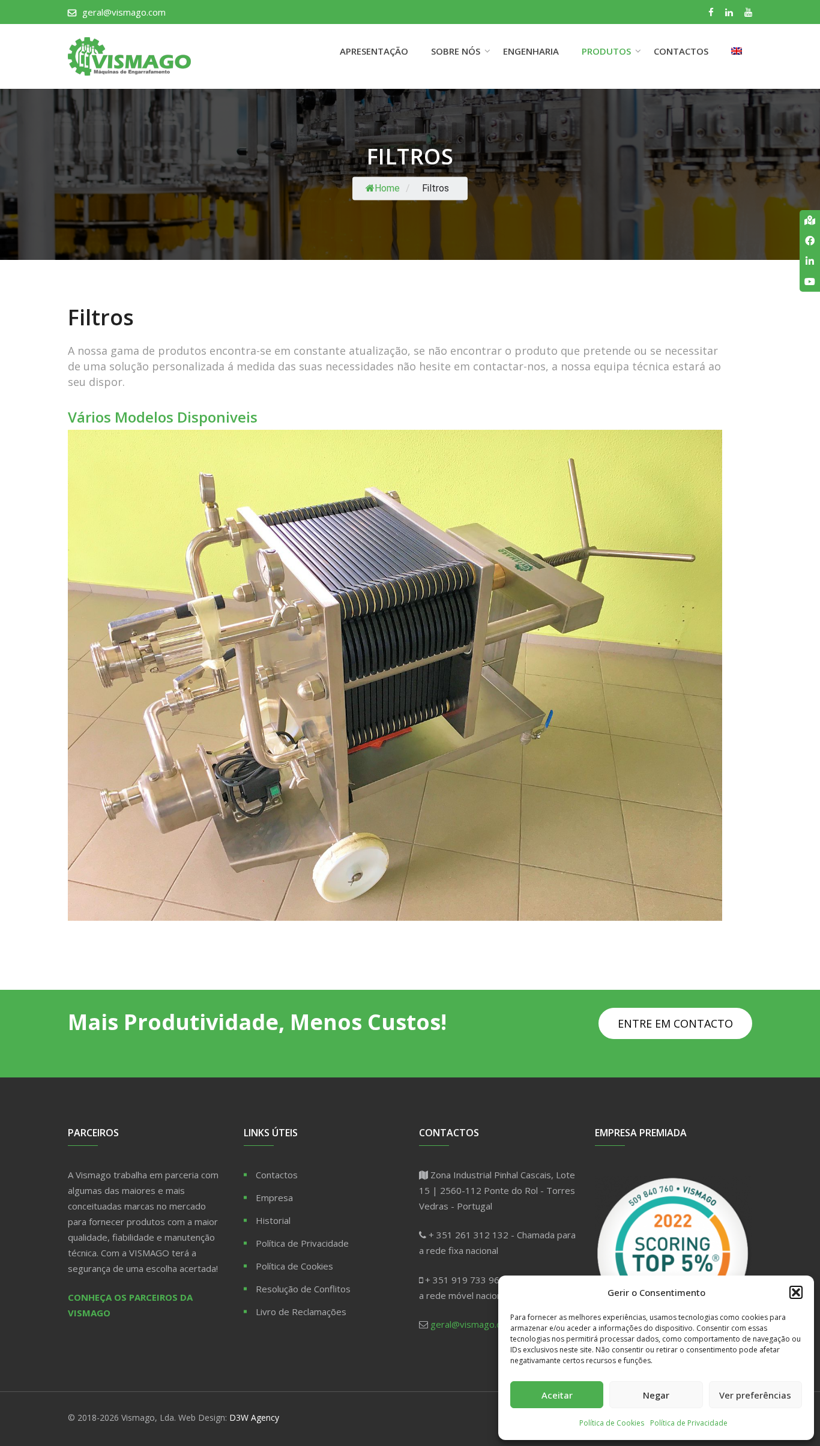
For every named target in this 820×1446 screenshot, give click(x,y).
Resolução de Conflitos (303, 1289)
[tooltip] (810, 220)
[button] (796, 1292)
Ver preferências (755, 1395)
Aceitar (557, 1395)
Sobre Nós (455, 51)
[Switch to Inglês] (736, 51)
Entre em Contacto (675, 1023)
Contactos (681, 51)
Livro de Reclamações (301, 1312)
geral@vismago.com (124, 12)
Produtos (606, 51)
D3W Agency (254, 1417)
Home (387, 188)
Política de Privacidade (689, 1423)
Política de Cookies (611, 1423)
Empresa (274, 1197)
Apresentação (374, 51)
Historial (273, 1220)
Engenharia (531, 51)
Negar (656, 1395)
